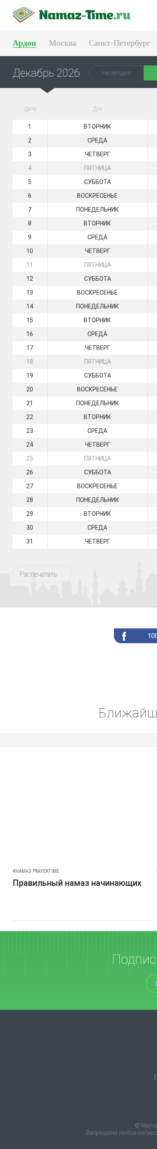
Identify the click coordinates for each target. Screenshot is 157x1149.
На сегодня (116, 73)
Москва (62, 42)
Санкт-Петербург (119, 42)
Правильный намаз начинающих (77, 883)
